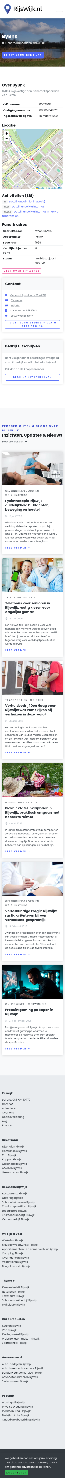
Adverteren (9, 1108)
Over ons (8, 1112)
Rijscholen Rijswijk (13, 1147)
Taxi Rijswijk (9, 1155)
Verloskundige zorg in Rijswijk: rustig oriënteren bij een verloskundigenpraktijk (31, 915)
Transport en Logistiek (24, 700)
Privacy (7, 1125)
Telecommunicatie (20, 597)
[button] (32, 159)
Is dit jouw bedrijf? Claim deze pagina (32, 324)
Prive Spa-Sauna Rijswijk (17, 1407)
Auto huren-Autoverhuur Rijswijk (23, 1368)
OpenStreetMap (55, 187)
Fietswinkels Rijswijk (14, 1151)
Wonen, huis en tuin (21, 802)
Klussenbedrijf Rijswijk (16, 1287)
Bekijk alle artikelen (13, 441)
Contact (7, 1104)
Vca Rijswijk (9, 1330)
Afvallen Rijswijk (12, 1168)
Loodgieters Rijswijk (14, 1211)
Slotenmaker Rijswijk (15, 1381)
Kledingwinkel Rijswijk (15, 1334)
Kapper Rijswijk (11, 1159)
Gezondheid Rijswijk (14, 1164)
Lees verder (15, 547)
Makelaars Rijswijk (13, 1305)
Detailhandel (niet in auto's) (27, 201)
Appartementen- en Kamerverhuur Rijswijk (30, 1249)
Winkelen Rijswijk (12, 1240)
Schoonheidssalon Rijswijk (18, 1202)
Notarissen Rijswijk (13, 1292)
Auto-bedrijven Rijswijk (16, 1364)
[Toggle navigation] (59, 9)
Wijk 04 (15, 305)
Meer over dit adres (22, 270)
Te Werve (16, 300)
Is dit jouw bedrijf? (23, 55)
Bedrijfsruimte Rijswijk (16, 1415)
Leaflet (41, 187)
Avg (4, 1121)
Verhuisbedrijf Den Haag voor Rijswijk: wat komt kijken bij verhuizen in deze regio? (30, 710)
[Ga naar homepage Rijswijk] (22, 9)
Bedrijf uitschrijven (32, 377)
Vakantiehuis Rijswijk (15, 1262)
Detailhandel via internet (28, 206)
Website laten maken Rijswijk (21, 1339)
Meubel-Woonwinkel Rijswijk (20, 1245)
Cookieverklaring (13, 1117)
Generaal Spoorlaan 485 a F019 (25, 43)
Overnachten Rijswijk (15, 1258)
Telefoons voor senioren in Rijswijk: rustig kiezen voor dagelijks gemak (27, 607)
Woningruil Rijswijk (13, 1402)
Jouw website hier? (22, 315)
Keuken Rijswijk (11, 1326)
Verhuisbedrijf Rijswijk (15, 1219)
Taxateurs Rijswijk (13, 1296)
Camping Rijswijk (12, 1253)
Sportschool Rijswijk (14, 1343)
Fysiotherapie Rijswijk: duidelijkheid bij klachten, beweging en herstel (27, 505)
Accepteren (16, 1472)
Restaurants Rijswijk (14, 1193)
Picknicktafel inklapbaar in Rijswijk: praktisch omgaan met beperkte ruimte (32, 812)
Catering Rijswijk (12, 1198)
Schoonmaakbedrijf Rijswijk (19, 1300)
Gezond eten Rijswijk (15, 1172)
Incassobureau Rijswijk (16, 1411)
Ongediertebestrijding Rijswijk (21, 1420)
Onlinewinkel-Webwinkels (26, 1004)
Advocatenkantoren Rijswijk (20, 1377)
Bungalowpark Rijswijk (16, 1266)
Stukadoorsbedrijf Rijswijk (18, 1215)
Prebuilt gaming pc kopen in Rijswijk (29, 1011)
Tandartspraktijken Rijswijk (19, 1206)
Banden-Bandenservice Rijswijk (22, 1373)
